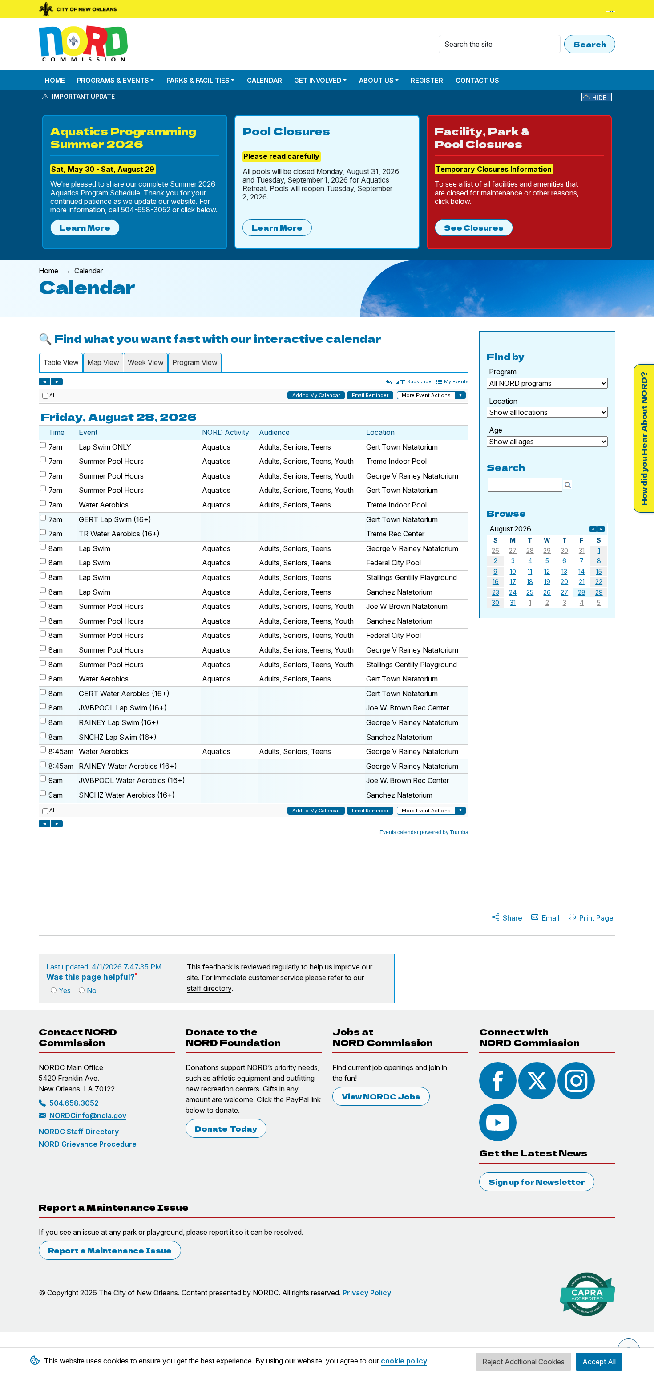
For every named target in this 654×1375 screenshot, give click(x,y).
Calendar (264, 80)
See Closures (474, 227)
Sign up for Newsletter (536, 1181)
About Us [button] (376, 80)
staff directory (209, 988)
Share (512, 917)
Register (427, 80)
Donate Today (226, 1128)
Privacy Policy (367, 1292)
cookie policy (404, 1360)
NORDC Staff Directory (79, 1131)
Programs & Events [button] (113, 80)
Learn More (85, 227)
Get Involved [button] (318, 80)
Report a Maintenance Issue (110, 1250)
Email (551, 917)
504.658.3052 (74, 1103)
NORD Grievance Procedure (88, 1144)
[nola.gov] (78, 9)
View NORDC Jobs (381, 1096)
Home (55, 80)
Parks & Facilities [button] (198, 80)
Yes (65, 990)
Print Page (596, 917)
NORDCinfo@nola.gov (87, 1115)
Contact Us (477, 80)
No (92, 990)
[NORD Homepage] (85, 44)
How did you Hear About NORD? (643, 438)
